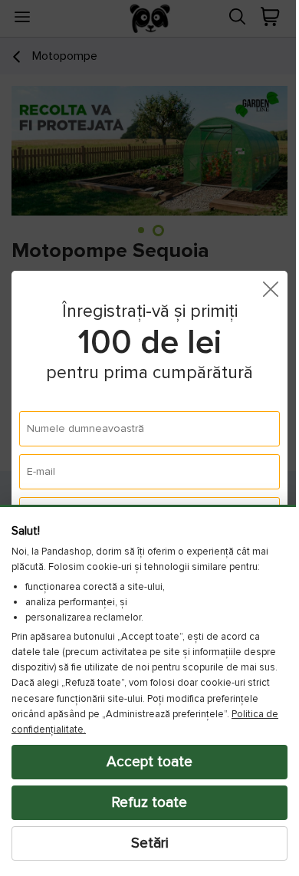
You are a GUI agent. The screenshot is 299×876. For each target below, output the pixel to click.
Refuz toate (144, 802)
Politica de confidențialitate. (132, 729)
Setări (144, 843)
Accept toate (144, 762)
